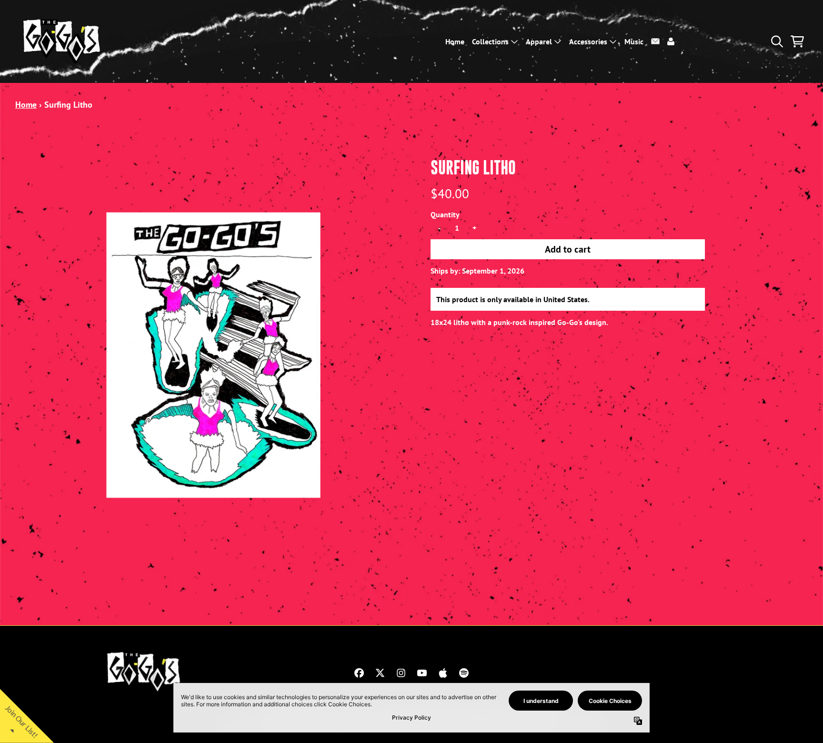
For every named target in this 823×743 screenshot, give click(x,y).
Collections (490, 41)
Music (633, 41)
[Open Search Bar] (776, 41)
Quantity (445, 214)
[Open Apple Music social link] (442, 672)
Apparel (539, 41)
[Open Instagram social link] (401, 672)
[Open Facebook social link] (359, 672)
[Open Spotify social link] (463, 672)
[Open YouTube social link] (422, 672)
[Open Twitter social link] (380, 672)
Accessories (588, 41)
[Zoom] (213, 355)
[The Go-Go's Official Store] (62, 41)
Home (454, 41)
